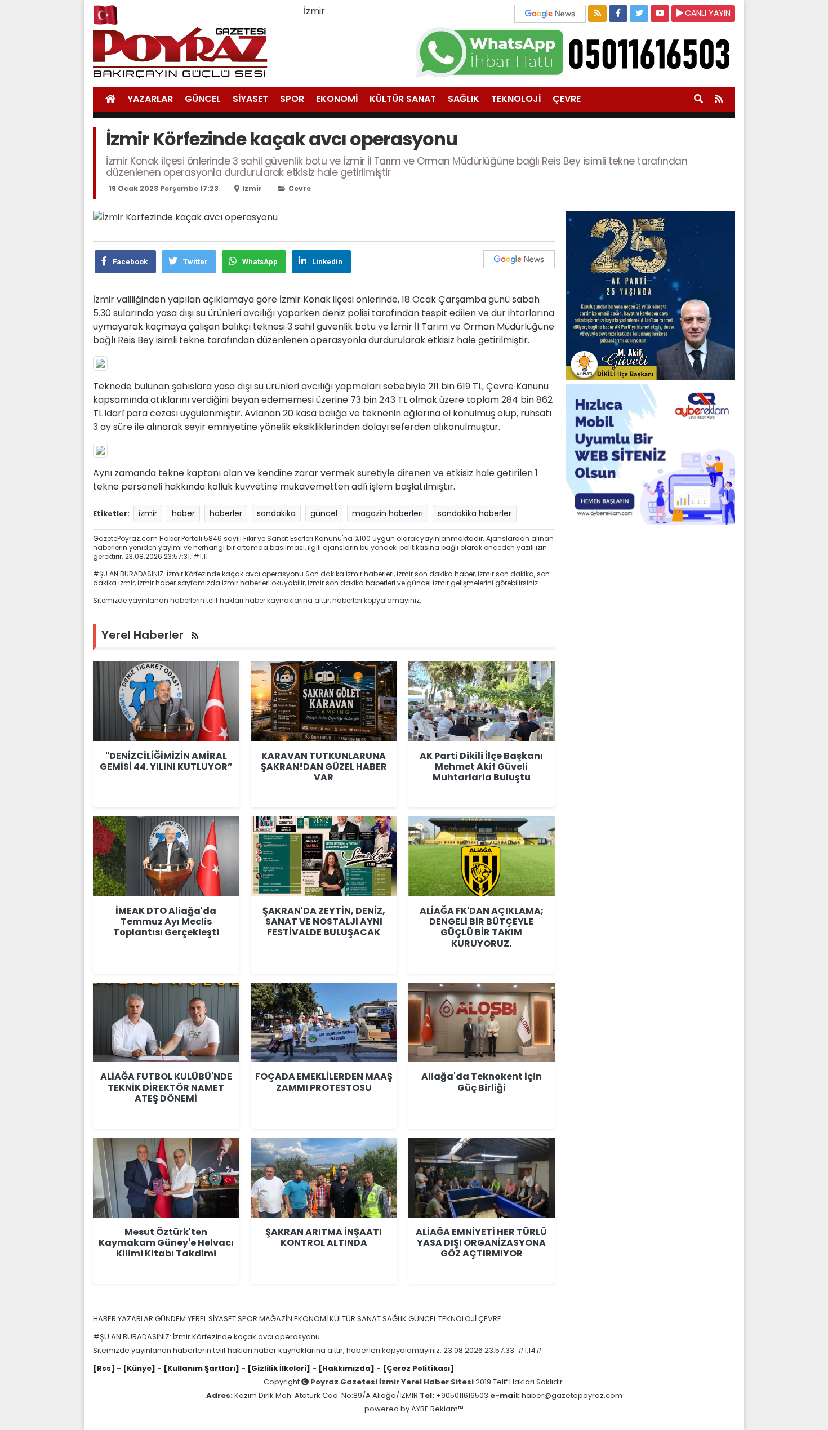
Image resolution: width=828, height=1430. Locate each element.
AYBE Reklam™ (437, 1409)
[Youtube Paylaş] (660, 13)
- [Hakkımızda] (342, 1368)
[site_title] (110, 99)
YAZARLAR (150, 98)
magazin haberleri (387, 513)
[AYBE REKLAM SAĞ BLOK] (650, 453)
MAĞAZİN (276, 1318)
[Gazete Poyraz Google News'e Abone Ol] (551, 12)
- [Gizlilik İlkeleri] (274, 1368)
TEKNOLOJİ (516, 98)
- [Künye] (136, 1368)
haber (183, 513)
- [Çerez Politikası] (414, 1368)
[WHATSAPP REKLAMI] (575, 51)
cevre (299, 188)
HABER (105, 1318)
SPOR (292, 98)
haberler (226, 513)
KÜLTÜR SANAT (403, 98)
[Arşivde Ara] (698, 99)
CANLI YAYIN (707, 13)
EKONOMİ (337, 98)
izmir (252, 188)
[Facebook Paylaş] (618, 13)
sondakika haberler (474, 513)
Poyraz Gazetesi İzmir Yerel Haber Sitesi (392, 1381)
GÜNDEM (171, 1318)
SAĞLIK (463, 98)
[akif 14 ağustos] (650, 294)
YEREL (198, 1318)
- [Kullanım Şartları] (197, 1368)
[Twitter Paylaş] (639, 13)
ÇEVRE (567, 98)
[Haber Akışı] (597, 13)
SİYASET (250, 98)
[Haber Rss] (719, 99)
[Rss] (104, 1368)
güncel (323, 513)
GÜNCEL (203, 98)
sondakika (276, 513)
